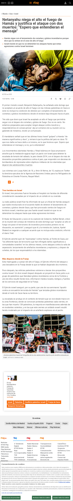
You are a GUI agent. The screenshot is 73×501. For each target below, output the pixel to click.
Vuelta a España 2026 (35, 423)
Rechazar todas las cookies (41, 497)
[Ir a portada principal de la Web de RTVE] (6, 438)
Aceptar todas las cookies (61, 497)
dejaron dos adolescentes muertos (17, 165)
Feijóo (65, 423)
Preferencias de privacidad (11, 497)
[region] (36, 481)
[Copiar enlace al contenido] (69, 98)
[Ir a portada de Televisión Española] (19, 438)
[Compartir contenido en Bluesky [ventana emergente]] (60, 98)
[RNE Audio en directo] (12, 3)
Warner (29, 427)
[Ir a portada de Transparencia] (56, 438)
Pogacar (49, 423)
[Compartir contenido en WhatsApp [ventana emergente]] (65, 98)
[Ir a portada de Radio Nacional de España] (32, 438)
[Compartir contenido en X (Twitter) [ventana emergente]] (56, 98)
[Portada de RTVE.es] (36, 3)
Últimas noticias (41, 427)
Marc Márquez (18, 427)
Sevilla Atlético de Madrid (15, 423)
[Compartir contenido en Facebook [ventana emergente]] (51, 98)
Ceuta (57, 423)
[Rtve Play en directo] (8, 3)
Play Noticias (55, 427)
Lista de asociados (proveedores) (12, 493)
